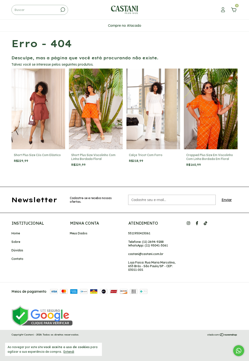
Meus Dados (78, 233)
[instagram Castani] (188, 223)
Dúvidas (17, 250)
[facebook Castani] (197, 223)
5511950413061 (139, 233)
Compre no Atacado (124, 25)
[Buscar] (62, 10)
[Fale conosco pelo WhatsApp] (238, 350)
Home (15, 233)
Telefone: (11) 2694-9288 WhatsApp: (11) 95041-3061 (148, 243)
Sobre (15, 242)
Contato (17, 259)
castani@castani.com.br (145, 254)
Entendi (68, 351)
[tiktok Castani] (205, 223)
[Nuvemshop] (222, 335)
